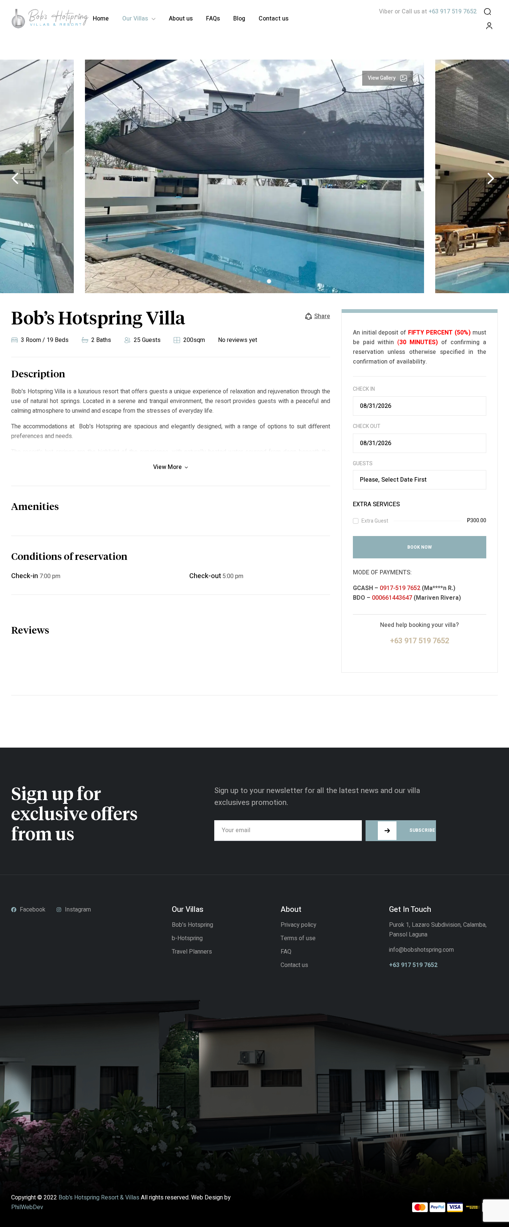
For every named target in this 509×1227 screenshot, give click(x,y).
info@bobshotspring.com (421, 949)
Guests (363, 463)
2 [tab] (250, 281)
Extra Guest (374, 521)
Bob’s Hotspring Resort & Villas (99, 1197)
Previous (14, 178)
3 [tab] (259, 281)
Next (490, 178)
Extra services (376, 504)
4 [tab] (269, 281)
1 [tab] (240, 281)
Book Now (419, 547)
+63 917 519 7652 (413, 965)
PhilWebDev (27, 1207)
